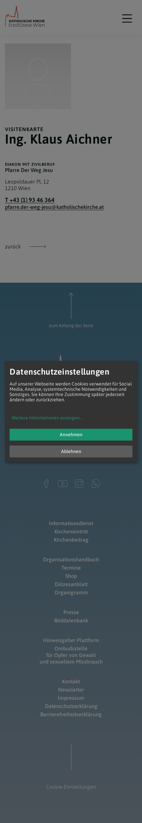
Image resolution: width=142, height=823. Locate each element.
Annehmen (71, 435)
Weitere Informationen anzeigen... (47, 418)
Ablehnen (71, 451)
